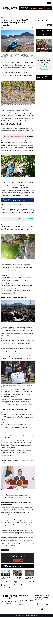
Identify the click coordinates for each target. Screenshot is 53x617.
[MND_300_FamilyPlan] (44, 71)
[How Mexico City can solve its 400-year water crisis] (29, 573)
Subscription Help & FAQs (42, 595)
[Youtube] (42, 609)
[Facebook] (38, 20)
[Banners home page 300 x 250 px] (44, 53)
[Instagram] (49, 20)
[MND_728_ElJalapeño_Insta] (17, 136)
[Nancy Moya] (2, 28)
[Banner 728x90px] (17, 219)
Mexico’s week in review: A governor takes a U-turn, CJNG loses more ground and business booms (5, 581)
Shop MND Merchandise (25, 606)
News (5, 17)
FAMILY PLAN (22, 597)
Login (49, 3)
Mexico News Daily (20, 615)
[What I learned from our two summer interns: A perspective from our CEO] (17, 573)
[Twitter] (42, 20)
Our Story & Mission (24, 595)
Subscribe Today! (18, 560)
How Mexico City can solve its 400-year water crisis (29, 579)
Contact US (38, 599)
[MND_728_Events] (35, 11)
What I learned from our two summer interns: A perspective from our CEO (17, 580)
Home (2, 17)
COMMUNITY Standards (41, 597)
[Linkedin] (46, 20)
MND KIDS (21, 600)
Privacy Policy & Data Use (42, 601)
